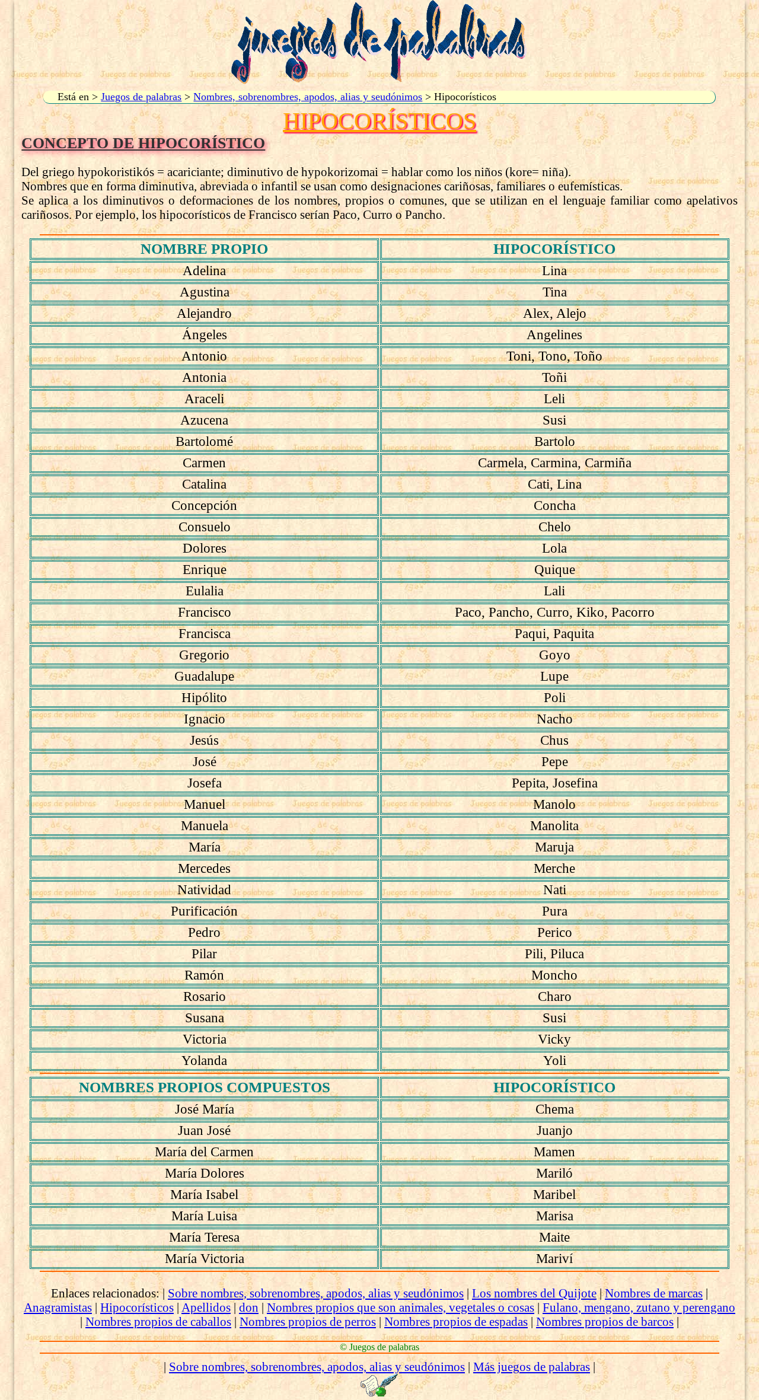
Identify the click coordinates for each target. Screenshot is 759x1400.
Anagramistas (58, 1307)
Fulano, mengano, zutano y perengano (639, 1307)
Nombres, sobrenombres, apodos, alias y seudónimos (307, 97)
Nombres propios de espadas (456, 1321)
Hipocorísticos (137, 1307)
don (249, 1307)
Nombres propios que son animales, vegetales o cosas (400, 1307)
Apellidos (206, 1307)
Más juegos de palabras (531, 1366)
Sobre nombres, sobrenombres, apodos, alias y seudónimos (316, 1293)
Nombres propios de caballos (158, 1321)
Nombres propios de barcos (605, 1321)
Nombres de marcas (654, 1293)
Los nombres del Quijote (534, 1293)
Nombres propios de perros (308, 1321)
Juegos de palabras (141, 97)
